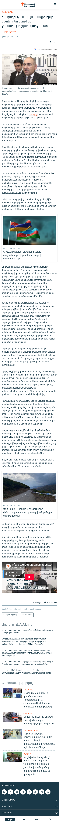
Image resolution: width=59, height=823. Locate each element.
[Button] (53, 42)
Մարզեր (27, 754)
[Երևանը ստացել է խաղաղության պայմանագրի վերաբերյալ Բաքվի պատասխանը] (29, 230)
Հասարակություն (31, 730)
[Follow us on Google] (47, 792)
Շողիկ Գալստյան (9, 31)
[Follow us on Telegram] (23, 792)
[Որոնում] (50, 819)
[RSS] (35, 792)
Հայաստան (7, 11)
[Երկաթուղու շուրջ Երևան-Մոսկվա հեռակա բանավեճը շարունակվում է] (12, 717)
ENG (37, 819)
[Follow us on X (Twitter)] (10, 792)
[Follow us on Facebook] (4, 792)
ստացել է (33, 114)
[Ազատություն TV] (24, 819)
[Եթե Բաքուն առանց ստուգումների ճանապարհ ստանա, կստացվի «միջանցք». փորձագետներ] (29, 487)
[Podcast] (41, 792)
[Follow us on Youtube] (16, 792)
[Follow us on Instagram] (29, 792)
